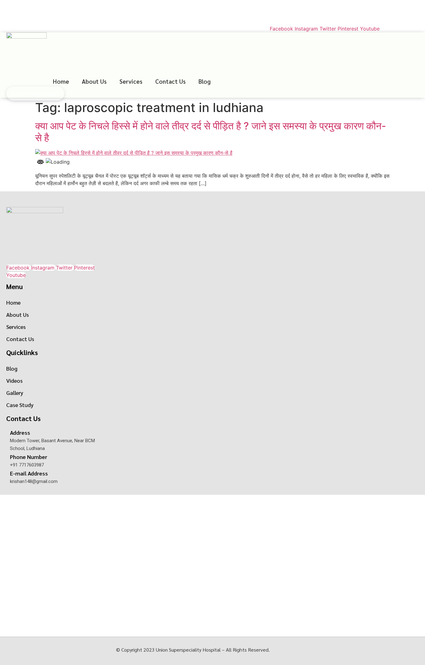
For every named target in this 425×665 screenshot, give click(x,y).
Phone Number (28, 456)
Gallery (14, 392)
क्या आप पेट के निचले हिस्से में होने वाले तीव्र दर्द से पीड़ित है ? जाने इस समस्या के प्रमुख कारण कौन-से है (210, 132)
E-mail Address (29, 473)
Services (130, 81)
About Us (94, 81)
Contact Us (170, 81)
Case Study (20, 404)
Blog (204, 81)
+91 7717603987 (29, 6)
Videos (14, 380)
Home (61, 81)
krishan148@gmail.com (36, 19)
